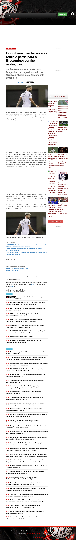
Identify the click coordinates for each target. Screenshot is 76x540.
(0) (26, 303)
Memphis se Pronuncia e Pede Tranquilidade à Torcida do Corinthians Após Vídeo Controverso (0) (26, 426)
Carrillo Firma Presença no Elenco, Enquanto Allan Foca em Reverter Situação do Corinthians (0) (27, 364)
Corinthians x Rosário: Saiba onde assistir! (52, 111)
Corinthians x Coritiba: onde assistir (62, 129)
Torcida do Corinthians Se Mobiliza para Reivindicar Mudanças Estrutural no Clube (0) (24, 398)
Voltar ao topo (38, 537)
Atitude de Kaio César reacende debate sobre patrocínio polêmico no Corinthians (52, 186)
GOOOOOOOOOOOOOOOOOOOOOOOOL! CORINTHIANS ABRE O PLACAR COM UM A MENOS (63, 112)
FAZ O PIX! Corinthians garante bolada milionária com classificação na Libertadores (53, 211)
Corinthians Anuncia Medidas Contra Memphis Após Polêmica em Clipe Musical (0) (24, 409)
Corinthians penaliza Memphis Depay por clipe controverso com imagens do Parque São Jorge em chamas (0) (27, 387)
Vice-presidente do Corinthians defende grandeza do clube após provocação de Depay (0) (27, 432)
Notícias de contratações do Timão (17, 268)
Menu (10, 15)
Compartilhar (20, 82)
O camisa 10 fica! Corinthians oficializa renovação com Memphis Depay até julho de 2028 (63, 187)
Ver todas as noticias (55, 221)
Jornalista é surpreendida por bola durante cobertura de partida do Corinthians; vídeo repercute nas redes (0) (26, 358)
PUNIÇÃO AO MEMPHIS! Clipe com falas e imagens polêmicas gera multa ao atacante (63, 160)
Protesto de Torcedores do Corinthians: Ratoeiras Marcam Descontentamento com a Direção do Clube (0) (26, 449)
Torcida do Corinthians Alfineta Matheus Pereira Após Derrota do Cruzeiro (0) (25, 381)
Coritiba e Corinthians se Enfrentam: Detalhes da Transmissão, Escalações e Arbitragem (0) (23, 421)
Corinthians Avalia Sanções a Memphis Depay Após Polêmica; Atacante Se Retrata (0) (24, 444)
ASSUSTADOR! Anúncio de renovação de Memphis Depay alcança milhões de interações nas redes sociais (52, 138)
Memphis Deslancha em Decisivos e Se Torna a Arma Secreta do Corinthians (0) (25, 512)
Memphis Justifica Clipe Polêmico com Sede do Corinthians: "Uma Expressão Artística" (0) (23, 478)
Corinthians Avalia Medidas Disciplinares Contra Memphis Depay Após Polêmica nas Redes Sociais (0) (26, 438)
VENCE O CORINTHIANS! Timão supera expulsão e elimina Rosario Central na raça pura (53, 161)
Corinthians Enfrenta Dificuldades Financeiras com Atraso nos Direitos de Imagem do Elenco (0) (26, 415)
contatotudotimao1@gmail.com (59, 531)
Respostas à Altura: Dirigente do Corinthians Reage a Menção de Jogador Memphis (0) (25, 472)
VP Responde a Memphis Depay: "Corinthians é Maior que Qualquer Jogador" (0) (26, 466)
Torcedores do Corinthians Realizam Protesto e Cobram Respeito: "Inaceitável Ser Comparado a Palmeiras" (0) (25, 461)
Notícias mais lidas (12, 270)
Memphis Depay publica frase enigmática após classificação (62, 208)
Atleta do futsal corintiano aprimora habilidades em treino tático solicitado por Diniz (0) (26, 518)
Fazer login (62, 14)
